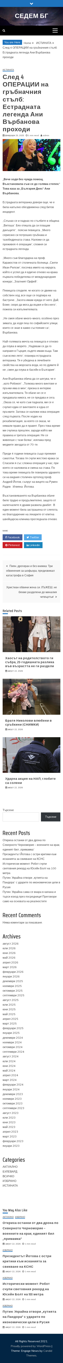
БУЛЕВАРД (10, 1171)
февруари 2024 (13, 1084)
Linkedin (34, 545)
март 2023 (10, 1136)
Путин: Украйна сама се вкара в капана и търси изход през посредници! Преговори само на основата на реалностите (30, 896)
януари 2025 (11, 1033)
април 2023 (10, 1131)
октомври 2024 (13, 1047)
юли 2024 (9, 1061)
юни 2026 (9, 953)
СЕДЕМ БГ (31, 16)
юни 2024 (9, 1066)
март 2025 (10, 1023)
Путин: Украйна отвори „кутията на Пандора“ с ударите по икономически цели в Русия (31, 882)
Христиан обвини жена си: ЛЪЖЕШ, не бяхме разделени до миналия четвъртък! (31, 592)
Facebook (13, 537)
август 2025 (11, 1000)
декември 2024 (13, 1037)
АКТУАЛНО (10, 1166)
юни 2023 (9, 1122)
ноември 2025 (12, 986)
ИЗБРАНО (9, 1181)
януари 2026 (11, 976)
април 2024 (10, 1075)
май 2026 (9, 957)
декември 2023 (13, 1094)
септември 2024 (13, 1051)
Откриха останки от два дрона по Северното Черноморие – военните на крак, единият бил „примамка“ (31, 844)
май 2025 (9, 1014)
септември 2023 (13, 1108)
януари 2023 (11, 1145)
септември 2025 (13, 995)
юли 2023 (9, 1117)
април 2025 (10, 1019)
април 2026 (10, 962)
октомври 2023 (13, 1103)
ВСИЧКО (8, 1176)
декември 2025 (13, 981)
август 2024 (11, 1056)
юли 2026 (9, 948)
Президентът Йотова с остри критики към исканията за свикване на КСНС (27, 1261)
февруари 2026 (13, 971)
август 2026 (11, 943)
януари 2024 (11, 1089)
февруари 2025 (13, 1028)
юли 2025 (9, 1004)
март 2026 (10, 967)
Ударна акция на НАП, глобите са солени (30, 780)
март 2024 (10, 1080)
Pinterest (14, 545)
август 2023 (11, 1113)
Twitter (34, 537)
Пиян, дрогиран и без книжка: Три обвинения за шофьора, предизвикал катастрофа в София (30, 570)
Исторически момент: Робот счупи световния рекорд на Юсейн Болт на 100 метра (29, 868)
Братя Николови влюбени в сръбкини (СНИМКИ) (28, 722)
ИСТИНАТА (8, 70)
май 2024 (9, 1070)
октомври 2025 (13, 990)
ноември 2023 (12, 1098)
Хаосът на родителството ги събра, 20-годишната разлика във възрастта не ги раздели (29, 662)
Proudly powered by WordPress (31, 1346)
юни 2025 (9, 1009)
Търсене (8, 810)
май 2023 (9, 1127)
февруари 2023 (13, 1141)
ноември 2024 (12, 1042)
